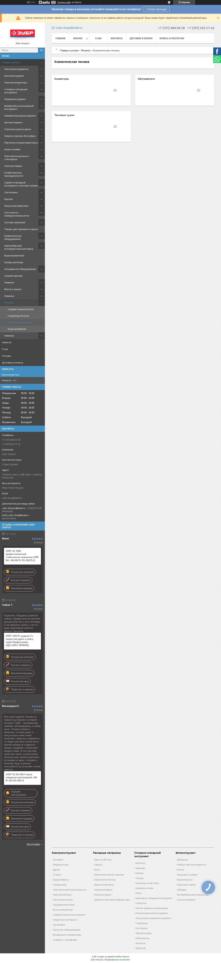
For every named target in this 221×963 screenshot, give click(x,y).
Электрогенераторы (15, 82)
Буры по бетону (103, 859)
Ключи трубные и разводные (152, 908)
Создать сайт (64, 2)
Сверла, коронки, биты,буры (20, 135)
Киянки (139, 873)
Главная (60, 38)
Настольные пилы (63, 899)
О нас (5, 349)
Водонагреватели (14, 255)
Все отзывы (33, 844)
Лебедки (181, 889)
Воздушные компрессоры (67, 934)
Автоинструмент (13, 122)
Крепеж (8, 199)
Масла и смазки (12, 289)
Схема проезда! (156, 9)
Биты (97, 869)
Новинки (9, 282)
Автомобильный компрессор (193, 894)
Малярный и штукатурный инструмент (18, 107)
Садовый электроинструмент (69, 914)
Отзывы (6, 355)
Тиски (139, 893)
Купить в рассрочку (172, 38)
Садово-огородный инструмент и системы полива (21, 184)
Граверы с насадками (65, 939)
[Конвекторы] (115, 90)
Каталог (78, 38)
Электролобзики (62, 894)
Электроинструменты (16, 69)
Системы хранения (14, 222)
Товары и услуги (11, 62)
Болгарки (58, 859)
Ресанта (8, 302)
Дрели (56, 869)
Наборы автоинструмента (191, 864)
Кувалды (140, 868)
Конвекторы (61, 78)
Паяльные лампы (186, 884)
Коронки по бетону (105, 879)
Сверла (98, 864)
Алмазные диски (103, 889)
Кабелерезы (142, 938)
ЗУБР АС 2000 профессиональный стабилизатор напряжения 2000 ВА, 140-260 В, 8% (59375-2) (22, 556)
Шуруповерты (61, 879)
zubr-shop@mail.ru (12, 497)
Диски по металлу (104, 884)
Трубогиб (141, 948)
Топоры (140, 878)
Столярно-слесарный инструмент (15, 91)
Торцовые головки (187, 874)
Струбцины (142, 923)
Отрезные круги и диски (17, 129)
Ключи (180, 869)
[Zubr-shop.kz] (22, 33)
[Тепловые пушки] (115, 126)
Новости (6, 342)
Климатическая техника (20, 322)
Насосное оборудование (66, 929)
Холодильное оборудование (20, 269)
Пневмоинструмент (15, 99)
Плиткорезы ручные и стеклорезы (16, 158)
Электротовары (13, 165)
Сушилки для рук (13, 275)
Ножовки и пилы (144, 888)
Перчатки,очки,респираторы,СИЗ (22, 142)
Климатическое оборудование (13, 237)
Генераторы (60, 884)
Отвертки (141, 903)
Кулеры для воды (13, 262)
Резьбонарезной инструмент (152, 913)
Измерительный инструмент (20, 115)
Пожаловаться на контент (117, 960)
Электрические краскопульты (69, 889)
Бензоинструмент (14, 75)
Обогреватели (146, 78)
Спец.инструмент (186, 899)
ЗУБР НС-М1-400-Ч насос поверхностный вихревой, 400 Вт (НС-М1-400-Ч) (21, 777)
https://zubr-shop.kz (12, 487)
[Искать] (41, 50)
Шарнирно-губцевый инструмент (154, 898)
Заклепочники (144, 933)
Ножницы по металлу (147, 883)
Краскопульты (185, 879)
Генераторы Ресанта (18, 315)
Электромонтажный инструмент (153, 918)
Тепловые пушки (64, 115)
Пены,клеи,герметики (16, 205)
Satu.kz (125, 956)
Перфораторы (61, 864)
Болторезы (142, 928)
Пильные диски (102, 894)
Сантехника (11, 192)
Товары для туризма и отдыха (21, 229)
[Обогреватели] (199, 90)
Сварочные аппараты (65, 919)
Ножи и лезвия (12, 149)
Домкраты (182, 859)
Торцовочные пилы (64, 904)
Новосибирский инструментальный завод (18, 247)
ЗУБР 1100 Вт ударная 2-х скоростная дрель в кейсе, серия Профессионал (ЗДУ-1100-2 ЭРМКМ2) (20, 641)
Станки (57, 874)
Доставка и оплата (12, 362)
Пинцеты (141, 943)
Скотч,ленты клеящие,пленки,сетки (16, 214)
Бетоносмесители (63, 909)
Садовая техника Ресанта (21, 309)
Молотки (140, 863)
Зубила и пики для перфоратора (112, 899)
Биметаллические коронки (109, 874)
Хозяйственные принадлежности (13, 174)
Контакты (117, 38)
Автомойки (59, 924)
